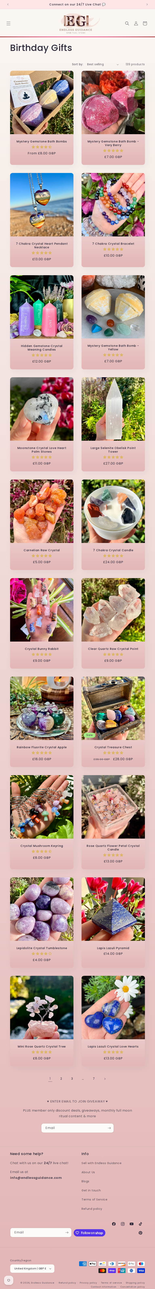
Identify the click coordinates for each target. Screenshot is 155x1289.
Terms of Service (95, 1199)
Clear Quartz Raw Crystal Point (113, 649)
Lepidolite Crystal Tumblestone (42, 948)
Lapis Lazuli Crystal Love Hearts (113, 1046)
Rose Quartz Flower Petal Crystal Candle (113, 847)
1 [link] (50, 1078)
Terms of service (111, 1282)
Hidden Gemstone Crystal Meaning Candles (42, 347)
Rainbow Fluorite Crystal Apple (42, 747)
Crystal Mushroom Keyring (41, 846)
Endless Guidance (42, 1282)
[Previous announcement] (7, 4)
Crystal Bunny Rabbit (42, 649)
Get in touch (91, 1190)
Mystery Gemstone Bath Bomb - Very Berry (113, 143)
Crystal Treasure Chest (113, 747)
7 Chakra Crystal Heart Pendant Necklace (42, 245)
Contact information (103, 1286)
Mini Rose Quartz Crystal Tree (42, 1046)
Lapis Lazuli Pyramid (113, 948)
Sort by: (77, 64)
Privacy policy (88, 1282)
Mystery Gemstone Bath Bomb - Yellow (113, 347)
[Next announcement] (147, 4)
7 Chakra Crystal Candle (113, 550)
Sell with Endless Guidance (102, 1163)
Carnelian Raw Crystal (42, 550)
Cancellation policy (132, 1286)
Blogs (85, 1181)
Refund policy (92, 1209)
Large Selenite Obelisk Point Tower (113, 449)
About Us (88, 1172)
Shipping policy (135, 1282)
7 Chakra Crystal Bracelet (113, 244)
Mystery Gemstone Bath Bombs (42, 141)
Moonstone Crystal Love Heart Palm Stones (41, 449)
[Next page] (104, 1078)
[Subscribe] (109, 1128)
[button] (8, 23)
